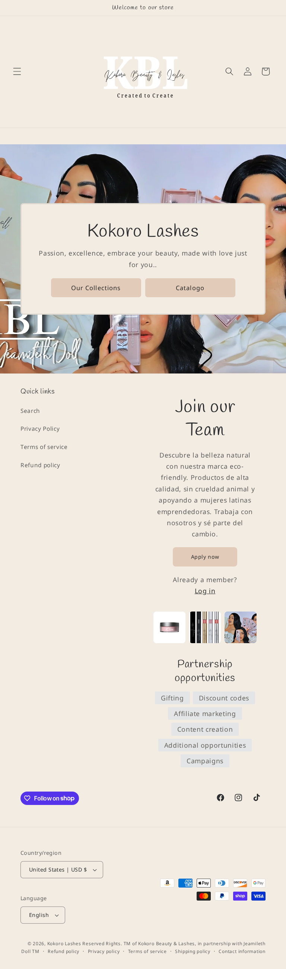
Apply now (205, 556)
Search (30, 411)
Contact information (242, 951)
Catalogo (190, 287)
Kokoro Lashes (64, 943)
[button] (17, 71)
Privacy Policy (40, 429)
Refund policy (40, 465)
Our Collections (96, 287)
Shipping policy (192, 951)
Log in (205, 590)
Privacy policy (104, 951)
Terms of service (44, 447)
